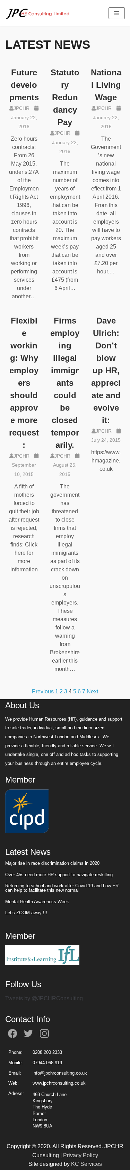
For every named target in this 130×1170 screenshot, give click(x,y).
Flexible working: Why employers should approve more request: (24, 383)
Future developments (24, 85)
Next (92, 691)
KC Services (86, 1164)
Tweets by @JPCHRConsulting (44, 998)
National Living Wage (106, 85)
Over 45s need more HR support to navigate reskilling (59, 874)
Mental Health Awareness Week (37, 901)
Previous (43, 691)
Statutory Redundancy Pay (65, 97)
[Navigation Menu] (117, 13)
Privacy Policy (80, 1155)
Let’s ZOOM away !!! (26, 912)
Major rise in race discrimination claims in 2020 (52, 863)
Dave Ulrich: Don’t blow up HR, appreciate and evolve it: (106, 370)
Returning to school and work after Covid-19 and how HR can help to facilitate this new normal (62, 888)
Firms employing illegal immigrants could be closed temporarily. (64, 383)
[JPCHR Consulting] (38, 13)
